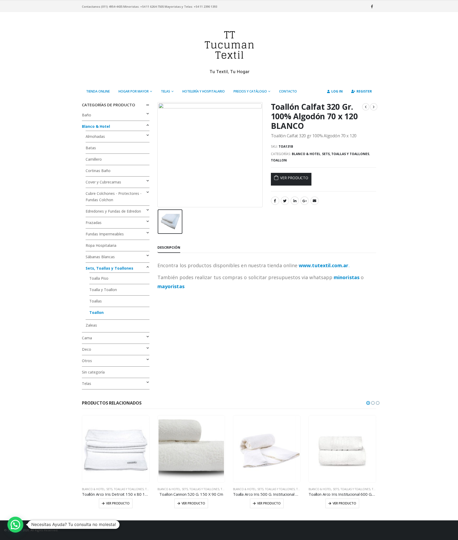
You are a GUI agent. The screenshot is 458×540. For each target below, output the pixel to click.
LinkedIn (294, 200)
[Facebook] (372, 6)
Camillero (94, 159)
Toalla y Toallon (103, 289)
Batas (91, 147)
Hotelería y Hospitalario (203, 91)
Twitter (285, 200)
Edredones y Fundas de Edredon (113, 211)
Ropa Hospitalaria (101, 245)
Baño (86, 114)
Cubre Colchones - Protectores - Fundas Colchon (114, 196)
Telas (165, 91)
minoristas (346, 277)
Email (314, 200)
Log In (337, 91)
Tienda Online (98, 91)
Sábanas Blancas (100, 256)
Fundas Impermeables (105, 233)
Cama (87, 337)
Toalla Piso (98, 278)
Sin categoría (93, 372)
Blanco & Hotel (306, 154)
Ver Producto (294, 177)
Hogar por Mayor (133, 91)
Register (364, 91)
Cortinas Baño (98, 170)
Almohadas (95, 136)
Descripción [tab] (168, 247)
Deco (86, 349)
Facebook (275, 200)
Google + (304, 200)
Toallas (95, 301)
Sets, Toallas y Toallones (345, 154)
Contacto (288, 91)
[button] (368, 403)
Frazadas (94, 222)
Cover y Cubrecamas (103, 182)
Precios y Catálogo (250, 91)
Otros (87, 360)
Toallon (279, 160)
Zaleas (91, 325)
